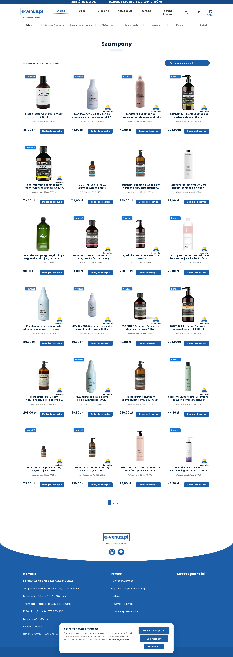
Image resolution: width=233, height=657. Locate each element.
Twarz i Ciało (132, 24)
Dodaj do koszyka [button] (52, 131)
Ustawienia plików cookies (125, 611)
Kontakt (146, 11)
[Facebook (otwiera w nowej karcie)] (121, 552)
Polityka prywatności (122, 580)
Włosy (29, 24)
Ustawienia (154, 646)
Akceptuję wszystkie (154, 630)
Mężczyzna (107, 24)
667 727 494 (42, 618)
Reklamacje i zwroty (122, 603)
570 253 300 (55, 611)
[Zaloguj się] (198, 13)
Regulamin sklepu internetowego (128, 588)
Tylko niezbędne (153, 638)
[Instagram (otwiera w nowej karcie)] (112, 552)
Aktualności (125, 11)
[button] (186, 13)
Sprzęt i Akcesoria (54, 24)
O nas (82, 11)
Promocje (155, 24)
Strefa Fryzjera (168, 12)
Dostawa (115, 596)
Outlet (203, 24)
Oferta (60, 11)
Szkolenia (103, 11)
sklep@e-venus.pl (33, 626)
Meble (179, 24)
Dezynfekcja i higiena (81, 24)
